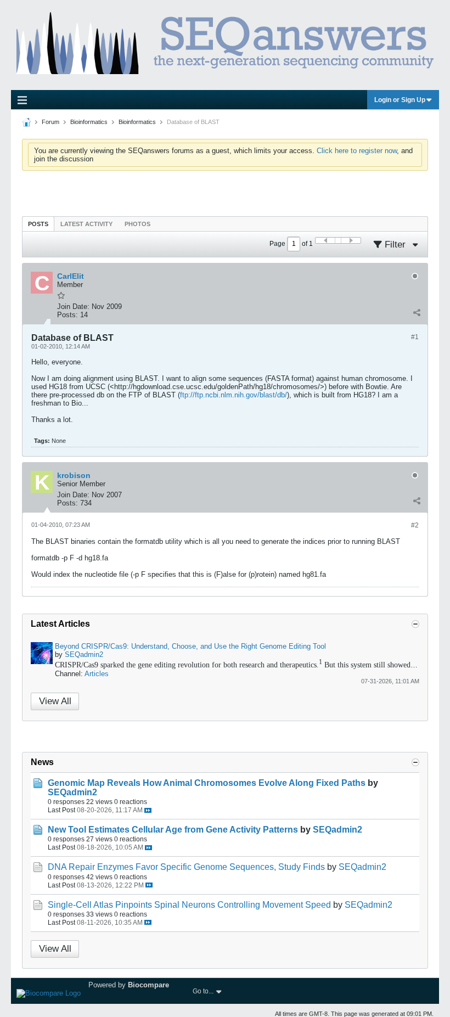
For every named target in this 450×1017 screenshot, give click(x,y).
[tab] (38, 223)
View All (55, 701)
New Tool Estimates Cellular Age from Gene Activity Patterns (173, 829)
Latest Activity (86, 224)
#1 (415, 337)
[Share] (417, 312)
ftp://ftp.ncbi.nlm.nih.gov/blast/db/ (233, 395)
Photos (137, 224)
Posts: (67, 315)
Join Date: (73, 306)
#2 (415, 525)
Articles (97, 674)
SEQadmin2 (84, 654)
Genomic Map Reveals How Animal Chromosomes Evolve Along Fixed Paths (206, 783)
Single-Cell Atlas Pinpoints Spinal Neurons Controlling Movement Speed (189, 904)
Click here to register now (357, 151)
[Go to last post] (147, 810)
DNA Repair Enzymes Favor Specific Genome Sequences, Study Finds (186, 867)
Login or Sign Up (399, 100)
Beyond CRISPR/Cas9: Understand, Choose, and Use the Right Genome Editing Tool (190, 646)
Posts (38, 224)
